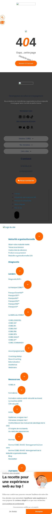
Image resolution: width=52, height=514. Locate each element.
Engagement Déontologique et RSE (25, 197)
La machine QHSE (15, 401)
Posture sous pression (17, 253)
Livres (10, 412)
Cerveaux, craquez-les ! (17, 420)
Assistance (12, 365)
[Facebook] (27, 116)
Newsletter (12, 459)
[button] (2, 17)
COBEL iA (11, 385)
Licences (17, 194)
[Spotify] (27, 127)
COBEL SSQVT (13, 337)
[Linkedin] (20, 116)
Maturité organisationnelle (21, 239)
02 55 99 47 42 (26, 166)
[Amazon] (31, 127)
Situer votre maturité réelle (18, 244)
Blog (10, 456)
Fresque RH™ (13, 298)
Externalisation (14, 362)
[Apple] (24, 127)
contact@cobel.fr (26, 171)
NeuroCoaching (14, 359)
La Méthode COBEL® (16, 315)
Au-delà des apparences (18, 431)
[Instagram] (24, 116)
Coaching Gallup (15, 356)
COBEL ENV (12, 328)
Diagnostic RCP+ (14, 279)
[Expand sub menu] (39, 236)
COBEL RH (12, 326)
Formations (13, 393)
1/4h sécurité (13, 404)
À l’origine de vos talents (18, 428)
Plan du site (18, 208)
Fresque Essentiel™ (15, 293)
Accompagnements (16, 351)
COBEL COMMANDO (16, 342)
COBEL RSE (12, 331)
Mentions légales (19, 204)
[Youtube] (20, 127)
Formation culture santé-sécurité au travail (25, 398)
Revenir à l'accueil (26, 63)
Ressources (14, 379)
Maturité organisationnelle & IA (20, 256)
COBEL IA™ (12, 340)
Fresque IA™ (13, 307)
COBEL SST (12, 323)
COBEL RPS (12, 334)
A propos (13, 470)
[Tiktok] (31, 116)
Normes (11, 439)
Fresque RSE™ (13, 304)
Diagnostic (13, 262)
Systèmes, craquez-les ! (18, 417)
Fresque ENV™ (13, 301)
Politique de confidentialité (22, 201)
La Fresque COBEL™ (16, 287)
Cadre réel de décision (17, 250)
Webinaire (12, 367)
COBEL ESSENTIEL (14, 320)
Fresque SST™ (13, 295)
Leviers (12, 274)
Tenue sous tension (16, 247)
